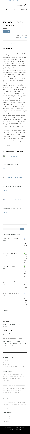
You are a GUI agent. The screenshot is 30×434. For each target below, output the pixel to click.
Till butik (6, 31)
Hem (4, 10)
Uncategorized (10, 10)
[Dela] (21, 1)
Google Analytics (13, 406)
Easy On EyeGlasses (19, 427)
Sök (22, 229)
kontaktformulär (20, 366)
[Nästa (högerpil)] (27, 217)
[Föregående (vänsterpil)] (2, 217)
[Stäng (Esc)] (25, 1)
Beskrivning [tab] (14, 44)
